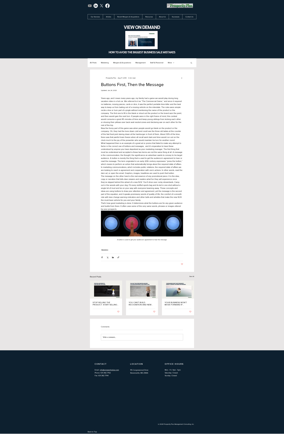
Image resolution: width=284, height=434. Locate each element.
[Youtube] (90, 6)
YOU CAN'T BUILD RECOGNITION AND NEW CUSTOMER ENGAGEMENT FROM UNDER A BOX (141, 303)
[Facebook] (107, 6)
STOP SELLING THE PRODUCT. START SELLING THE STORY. (105, 303)
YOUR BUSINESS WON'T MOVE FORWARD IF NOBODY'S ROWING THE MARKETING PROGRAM (176, 303)
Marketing (105, 63)
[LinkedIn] (96, 6)
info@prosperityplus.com (109, 370)
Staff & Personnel (156, 63)
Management (140, 63)
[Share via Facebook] (102, 257)
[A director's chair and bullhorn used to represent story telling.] (106, 290)
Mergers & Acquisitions (122, 63)
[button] (191, 63)
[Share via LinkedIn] (113, 257)
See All (191, 276)
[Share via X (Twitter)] (107, 257)
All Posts (93, 63)
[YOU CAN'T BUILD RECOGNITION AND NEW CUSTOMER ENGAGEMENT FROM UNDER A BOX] (142, 290)
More (170, 63)
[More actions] (181, 78)
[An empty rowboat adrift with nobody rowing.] (178, 290)
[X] (101, 6)
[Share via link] (118, 257)
